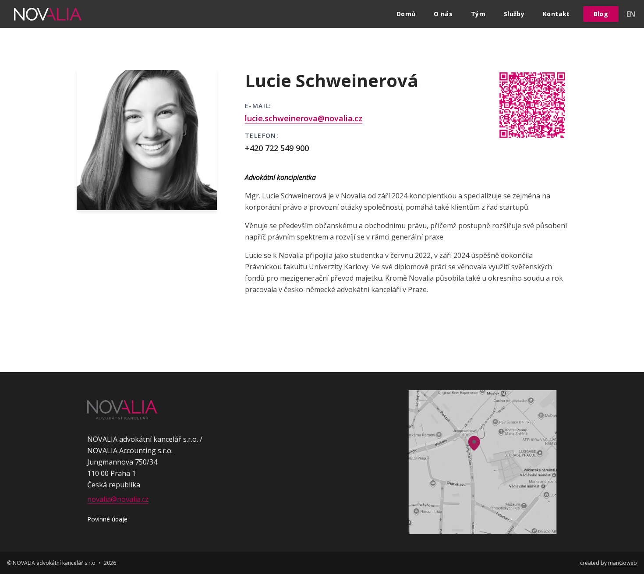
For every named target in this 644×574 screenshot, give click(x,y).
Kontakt (556, 14)
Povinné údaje (107, 519)
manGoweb (622, 563)
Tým (478, 14)
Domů (405, 14)
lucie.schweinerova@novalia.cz (303, 118)
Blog (601, 14)
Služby (514, 14)
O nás (443, 14)
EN (630, 14)
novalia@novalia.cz (118, 499)
